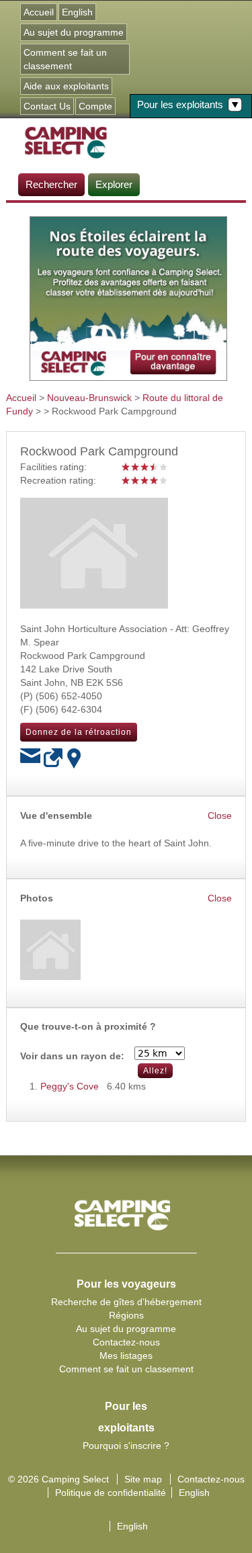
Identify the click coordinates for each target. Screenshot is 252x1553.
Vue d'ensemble (56, 815)
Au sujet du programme (74, 32)
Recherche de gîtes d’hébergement (126, 1301)
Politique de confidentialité (110, 1492)
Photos (36, 898)
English (77, 12)
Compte (95, 106)
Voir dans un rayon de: (72, 1056)
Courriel (30, 758)
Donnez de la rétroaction (79, 732)
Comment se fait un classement (65, 59)
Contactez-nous (126, 1342)
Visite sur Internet (54, 758)
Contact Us (47, 106)
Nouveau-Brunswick (89, 397)
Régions (126, 1315)
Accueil (39, 12)
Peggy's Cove (69, 1086)
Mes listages (126, 1355)
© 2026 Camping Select (58, 1479)
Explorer (113, 184)
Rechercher (51, 184)
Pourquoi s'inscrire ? (126, 1445)
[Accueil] (65, 141)
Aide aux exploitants (66, 86)
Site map (143, 1479)
